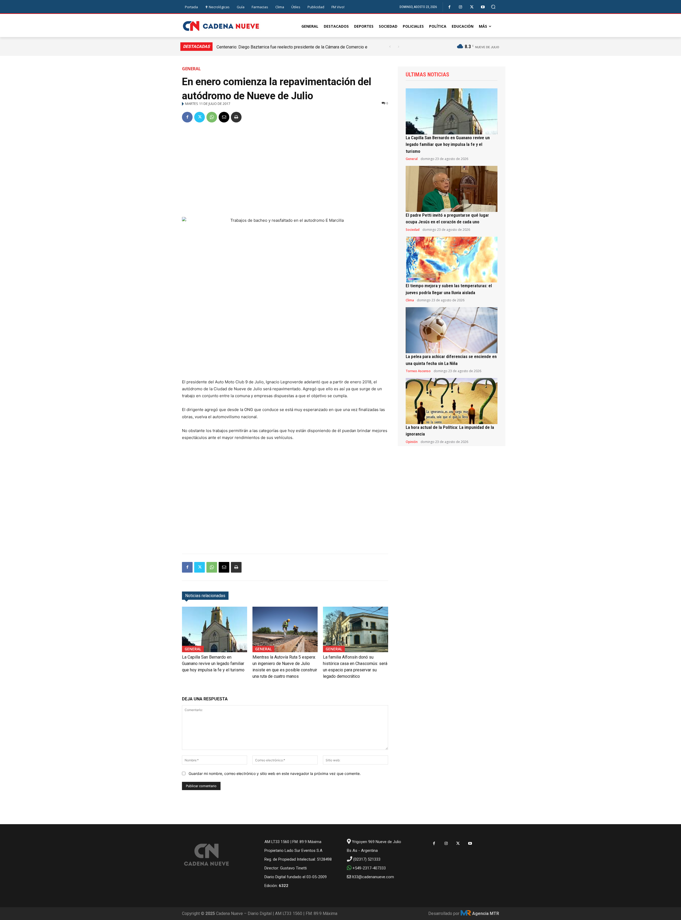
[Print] (236, 117)
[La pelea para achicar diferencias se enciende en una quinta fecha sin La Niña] (451, 330)
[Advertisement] (285, 167)
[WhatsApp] (211, 117)
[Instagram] (460, 7)
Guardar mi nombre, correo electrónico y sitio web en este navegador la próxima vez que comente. (275, 773)
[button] (493, 7)
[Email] (224, 117)
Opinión (412, 441)
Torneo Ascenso (418, 371)
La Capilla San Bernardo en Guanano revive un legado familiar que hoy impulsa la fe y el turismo (213, 663)
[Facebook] (449, 7)
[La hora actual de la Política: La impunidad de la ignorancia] (451, 401)
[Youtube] (483, 7)
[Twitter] (471, 7)
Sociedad (413, 229)
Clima (410, 300)
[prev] (390, 46)
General (191, 69)
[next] (398, 46)
